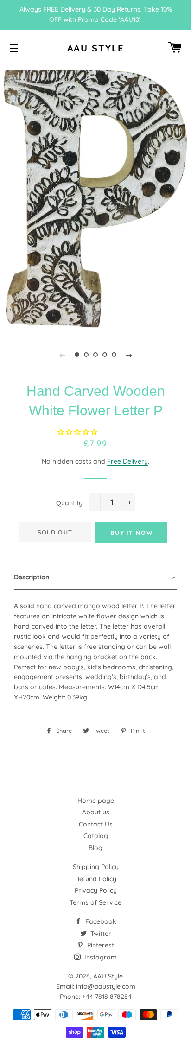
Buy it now (131, 532)
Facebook (99, 921)
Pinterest (99, 945)
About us (95, 812)
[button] (78, 432)
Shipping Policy (96, 867)
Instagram (100, 957)
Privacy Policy (96, 890)
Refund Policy (95, 879)
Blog (95, 848)
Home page (95, 800)
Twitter (100, 933)
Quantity (69, 503)
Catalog (95, 836)
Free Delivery (127, 461)
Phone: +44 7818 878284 (96, 996)
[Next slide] (129, 354)
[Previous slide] (62, 354)
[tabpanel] (95, 198)
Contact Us (96, 824)
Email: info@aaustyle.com (95, 986)
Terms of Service (95, 902)
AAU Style (95, 48)
